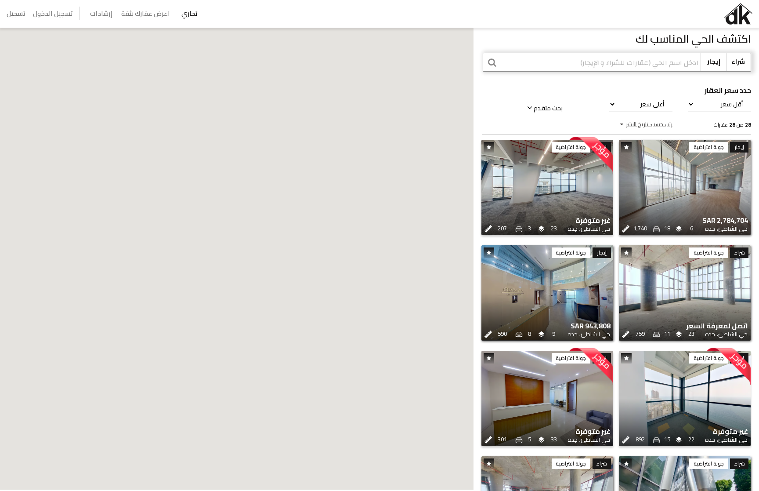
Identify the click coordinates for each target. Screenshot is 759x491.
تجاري (189, 13)
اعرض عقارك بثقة (145, 13)
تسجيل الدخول (53, 13)
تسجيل (16, 13)
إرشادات (101, 13)
